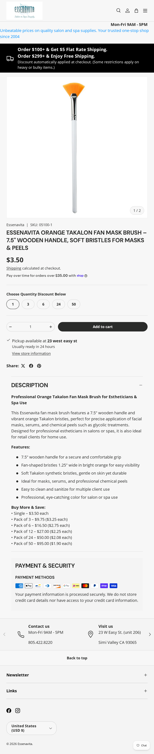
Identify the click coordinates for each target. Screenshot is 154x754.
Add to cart (103, 326)
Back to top (77, 658)
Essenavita (15, 224)
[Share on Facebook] (31, 366)
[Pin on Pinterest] (39, 366)
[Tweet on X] (23, 366)
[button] (136, 10)
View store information (31, 353)
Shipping (13, 268)
